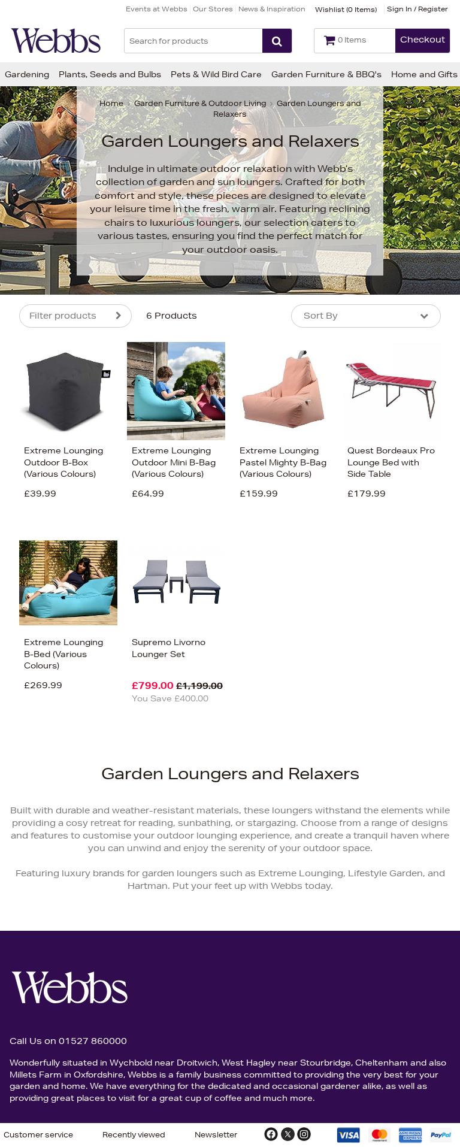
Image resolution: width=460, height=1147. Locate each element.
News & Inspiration (271, 8)
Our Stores (213, 8)
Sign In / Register (417, 8)
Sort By (321, 315)
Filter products (62, 315)
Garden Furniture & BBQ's (326, 74)
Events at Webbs (156, 8)
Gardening (27, 74)
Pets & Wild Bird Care (216, 74)
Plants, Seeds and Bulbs (110, 74)
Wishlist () (346, 9)
